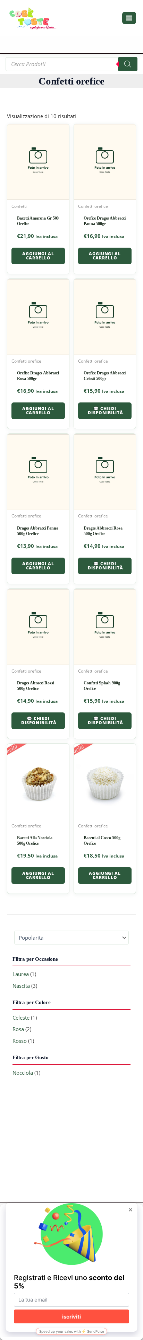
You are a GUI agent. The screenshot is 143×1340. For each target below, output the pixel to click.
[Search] (127, 64)
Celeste (21, 1017)
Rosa (18, 1029)
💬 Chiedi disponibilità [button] (105, 411)
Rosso (19, 1040)
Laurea (20, 973)
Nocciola (22, 1072)
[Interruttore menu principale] (129, 18)
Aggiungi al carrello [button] (38, 256)
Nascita (21, 985)
